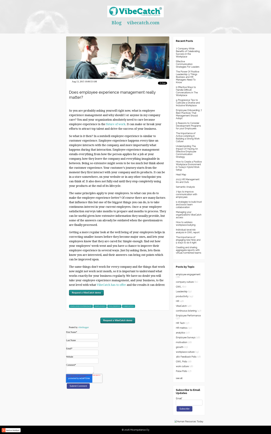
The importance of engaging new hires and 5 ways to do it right (188, 240)
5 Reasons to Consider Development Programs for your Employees (188, 126)
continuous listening (188, 310)
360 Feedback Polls (188, 356)
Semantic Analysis (185, 187)
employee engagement (188, 275)
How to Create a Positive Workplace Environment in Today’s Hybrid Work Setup (189, 165)
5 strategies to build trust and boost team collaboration (189, 205)
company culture (187, 282)
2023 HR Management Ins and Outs (187, 180)
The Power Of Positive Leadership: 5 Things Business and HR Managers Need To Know (187, 77)
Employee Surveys (188, 337)
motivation (184, 342)
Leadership (184, 291)
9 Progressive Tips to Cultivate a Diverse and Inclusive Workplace (188, 103)
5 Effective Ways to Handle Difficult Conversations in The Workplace (187, 91)
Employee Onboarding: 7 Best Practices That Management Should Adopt (189, 114)
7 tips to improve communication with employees (186, 194)
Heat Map (181, 174)
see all (179, 378)
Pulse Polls (183, 371)
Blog (117, 23)
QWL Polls (184, 361)
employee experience (80, 306)
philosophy (114, 306)
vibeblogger (83, 327)
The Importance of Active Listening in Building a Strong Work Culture (188, 137)
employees (100, 306)
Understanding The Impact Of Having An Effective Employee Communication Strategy (187, 151)
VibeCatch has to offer (111, 285)
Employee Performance (188, 317)
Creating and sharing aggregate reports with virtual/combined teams (188, 250)
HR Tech (182, 323)
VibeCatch (128, 306)
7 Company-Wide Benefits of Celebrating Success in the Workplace (188, 52)
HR (180, 301)
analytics (183, 332)
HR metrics (184, 328)
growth (182, 347)
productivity (184, 296)
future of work (115, 124)
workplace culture (187, 352)
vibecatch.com (143, 23)
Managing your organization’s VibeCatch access (188, 215)
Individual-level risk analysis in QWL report (188, 231)
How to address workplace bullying (185, 223)
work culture (184, 366)
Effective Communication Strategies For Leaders (187, 64)
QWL (181, 286)
